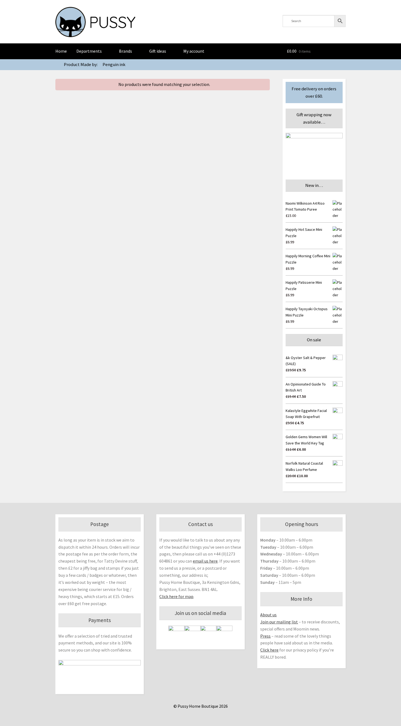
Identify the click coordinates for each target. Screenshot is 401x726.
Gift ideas (157, 51)
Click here (269, 650)
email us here (205, 561)
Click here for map (176, 596)
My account (193, 51)
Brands (125, 51)
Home (61, 51)
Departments (89, 51)
